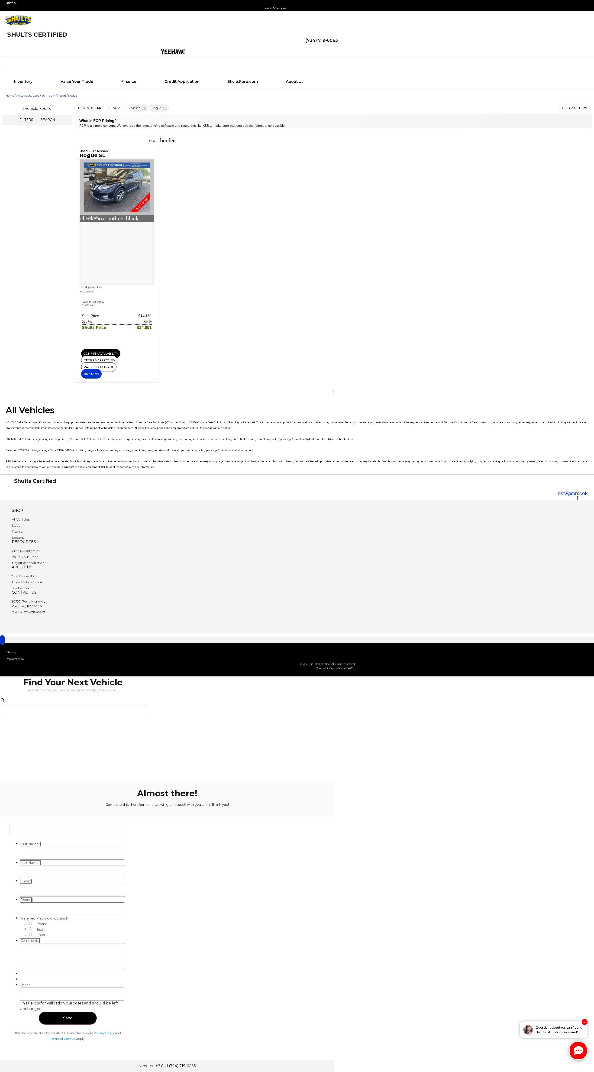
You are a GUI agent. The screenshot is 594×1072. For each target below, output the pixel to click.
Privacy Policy (104, 1033)
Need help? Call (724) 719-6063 (167, 1066)
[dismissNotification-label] (585, 1022)
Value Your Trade (77, 81)
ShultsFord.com (242, 81)
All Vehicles (23, 95)
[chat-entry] (578, 1050)
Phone (41, 924)
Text (39, 929)
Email (40, 935)
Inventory (23, 81)
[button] (144, 108)
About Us (294, 81)
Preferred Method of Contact (44, 918)
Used (36, 95)
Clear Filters (574, 108)
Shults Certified (37, 34)
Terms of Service (62, 1038)
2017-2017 (48, 95)
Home (10, 95)
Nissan (61, 95)
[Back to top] (2, 640)
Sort (117, 108)
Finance (128, 81)
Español (10, 3)
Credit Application (182, 81)
